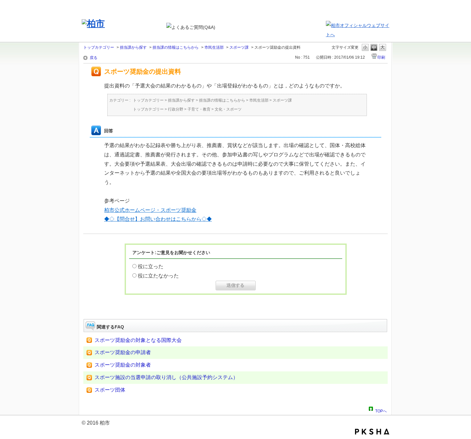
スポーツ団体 (110, 390)
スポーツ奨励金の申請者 (123, 352)
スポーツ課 (239, 47)
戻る (93, 57)
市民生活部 (214, 47)
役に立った (150, 266)
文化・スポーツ (228, 109)
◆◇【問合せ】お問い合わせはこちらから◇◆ (158, 219)
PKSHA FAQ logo (372, 431)
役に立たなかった (158, 275)
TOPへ (381, 410)
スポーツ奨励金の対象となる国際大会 (138, 340)
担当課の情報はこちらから (176, 47)
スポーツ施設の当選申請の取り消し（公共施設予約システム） (166, 377)
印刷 (381, 57)
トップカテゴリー (98, 47)
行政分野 (175, 109)
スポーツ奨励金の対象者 (123, 365)
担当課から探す (133, 47)
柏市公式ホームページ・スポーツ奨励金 (150, 210)
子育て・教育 (199, 109)
